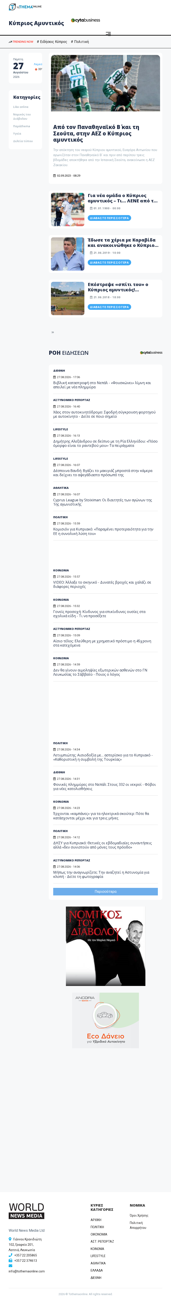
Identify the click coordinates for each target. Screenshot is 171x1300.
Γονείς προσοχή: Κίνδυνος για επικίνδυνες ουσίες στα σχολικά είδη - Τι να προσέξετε (99, 613)
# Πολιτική (80, 42)
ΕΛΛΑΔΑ (97, 1270)
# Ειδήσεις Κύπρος (52, 42)
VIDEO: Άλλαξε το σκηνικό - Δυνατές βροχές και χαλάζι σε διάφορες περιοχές (102, 584)
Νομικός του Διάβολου (22, 116)
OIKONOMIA (99, 1234)
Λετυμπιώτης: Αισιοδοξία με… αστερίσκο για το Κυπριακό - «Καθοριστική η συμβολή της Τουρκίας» (103, 757)
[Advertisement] (87, 556)
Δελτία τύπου (23, 141)
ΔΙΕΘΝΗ (59, 371)
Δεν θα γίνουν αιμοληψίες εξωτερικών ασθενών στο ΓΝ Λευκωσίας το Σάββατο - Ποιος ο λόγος (100, 672)
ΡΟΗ (69, 352)
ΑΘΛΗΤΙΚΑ (61, 488)
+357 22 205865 (25, 1255)
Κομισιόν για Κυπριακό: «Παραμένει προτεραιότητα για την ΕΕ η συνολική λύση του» (103, 531)
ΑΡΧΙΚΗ (96, 1220)
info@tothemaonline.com (27, 1271)
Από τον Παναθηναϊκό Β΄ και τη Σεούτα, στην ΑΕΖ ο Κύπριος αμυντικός (96, 133)
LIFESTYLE (60, 429)
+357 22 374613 (25, 1260)
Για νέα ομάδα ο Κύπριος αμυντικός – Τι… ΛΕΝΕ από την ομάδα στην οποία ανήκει (123, 200)
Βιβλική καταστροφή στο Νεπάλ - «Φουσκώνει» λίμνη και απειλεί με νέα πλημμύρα (102, 384)
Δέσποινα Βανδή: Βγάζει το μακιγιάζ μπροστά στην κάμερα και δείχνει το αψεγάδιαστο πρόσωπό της (102, 472)
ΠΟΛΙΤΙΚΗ (60, 517)
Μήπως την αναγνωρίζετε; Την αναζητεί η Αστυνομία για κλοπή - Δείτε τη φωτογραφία (101, 874)
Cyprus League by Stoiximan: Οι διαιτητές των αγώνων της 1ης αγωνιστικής (102, 502)
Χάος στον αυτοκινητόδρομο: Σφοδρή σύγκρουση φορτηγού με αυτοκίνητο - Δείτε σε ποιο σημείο (104, 414)
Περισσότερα (105, 891)
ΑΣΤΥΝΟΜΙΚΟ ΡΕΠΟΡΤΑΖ (71, 400)
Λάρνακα (40, 69)
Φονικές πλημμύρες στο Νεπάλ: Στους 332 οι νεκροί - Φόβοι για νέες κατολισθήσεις (104, 786)
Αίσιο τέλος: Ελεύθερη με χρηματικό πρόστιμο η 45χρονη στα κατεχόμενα (102, 643)
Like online (20, 107)
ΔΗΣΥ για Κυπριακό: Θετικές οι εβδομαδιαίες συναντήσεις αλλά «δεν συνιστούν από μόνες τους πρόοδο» (102, 845)
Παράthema (21, 126)
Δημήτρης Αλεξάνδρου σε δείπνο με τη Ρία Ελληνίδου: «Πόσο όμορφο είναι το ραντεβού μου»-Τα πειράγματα (105, 443)
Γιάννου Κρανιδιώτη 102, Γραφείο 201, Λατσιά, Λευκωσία (25, 1245)
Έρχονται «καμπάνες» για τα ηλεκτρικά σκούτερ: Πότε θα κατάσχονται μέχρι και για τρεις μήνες (101, 815)
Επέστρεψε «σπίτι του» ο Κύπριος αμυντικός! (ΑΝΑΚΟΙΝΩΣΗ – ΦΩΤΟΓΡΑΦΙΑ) (118, 292)
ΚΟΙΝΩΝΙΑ (61, 570)
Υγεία (17, 133)
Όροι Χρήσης (139, 1215)
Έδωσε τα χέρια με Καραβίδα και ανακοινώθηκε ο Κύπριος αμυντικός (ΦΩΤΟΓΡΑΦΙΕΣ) (122, 245)
